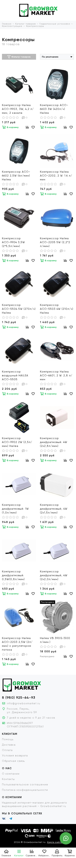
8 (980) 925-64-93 (18, 697)
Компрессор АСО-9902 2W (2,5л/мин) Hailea (17, 442)
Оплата (7, 750)
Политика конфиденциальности (25, 789)
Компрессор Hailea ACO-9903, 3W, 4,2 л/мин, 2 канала (18, 109)
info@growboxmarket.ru (23, 703)
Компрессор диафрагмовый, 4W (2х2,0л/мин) (53, 575)
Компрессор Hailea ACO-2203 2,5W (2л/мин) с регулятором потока (17, 643)
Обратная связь (13, 760)
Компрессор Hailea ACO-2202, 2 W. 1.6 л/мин (56, 175)
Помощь (7, 739)
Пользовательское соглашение (25, 784)
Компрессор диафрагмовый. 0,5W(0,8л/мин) (13, 575)
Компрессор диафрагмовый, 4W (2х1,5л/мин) (53, 508)
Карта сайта (54, 842)
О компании (10, 773)
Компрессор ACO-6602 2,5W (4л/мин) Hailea (16, 175)
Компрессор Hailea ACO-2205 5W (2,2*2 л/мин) (55, 242)
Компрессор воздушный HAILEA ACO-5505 (15, 375)
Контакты (8, 779)
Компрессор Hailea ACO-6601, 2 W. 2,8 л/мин (56, 375)
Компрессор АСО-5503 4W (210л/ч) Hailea (56, 308)
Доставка (9, 744)
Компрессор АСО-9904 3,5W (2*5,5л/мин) (13, 242)
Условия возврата (15, 755)
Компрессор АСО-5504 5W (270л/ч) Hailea (19, 308)
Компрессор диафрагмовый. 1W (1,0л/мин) (15, 508)
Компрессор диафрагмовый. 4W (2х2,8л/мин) (53, 442)
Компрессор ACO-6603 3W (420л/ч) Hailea (54, 109)
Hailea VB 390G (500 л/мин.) (55, 639)
